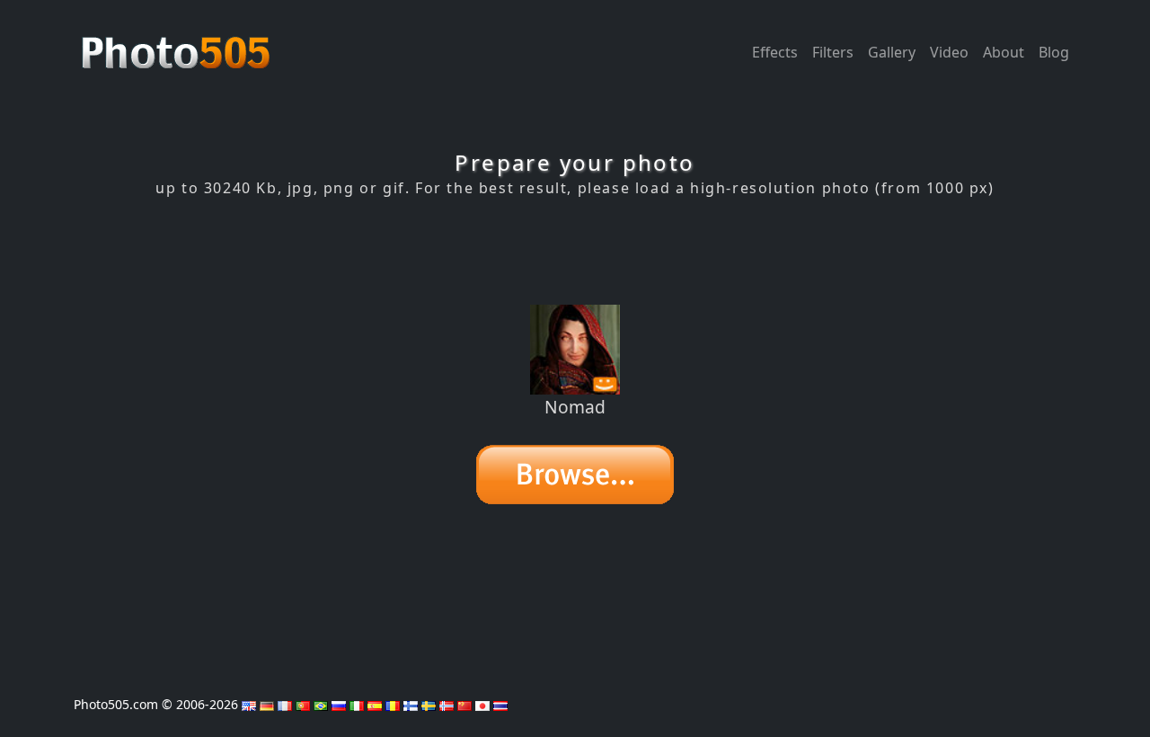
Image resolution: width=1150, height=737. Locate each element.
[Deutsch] (267, 704)
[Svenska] (428, 704)
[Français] (285, 704)
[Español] (374, 704)
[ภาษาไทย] (500, 704)
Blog (1054, 52)
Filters (833, 52)
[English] (249, 704)
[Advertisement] (575, 251)
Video (949, 52)
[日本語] (482, 704)
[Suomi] (410, 704)
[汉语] (464, 704)
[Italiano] (356, 704)
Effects (775, 52)
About (1003, 52)
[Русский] (339, 704)
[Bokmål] (446, 704)
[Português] (303, 704)
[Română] (392, 704)
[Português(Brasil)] (321, 704)
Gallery (892, 52)
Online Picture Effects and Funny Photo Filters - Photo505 (178, 43)
